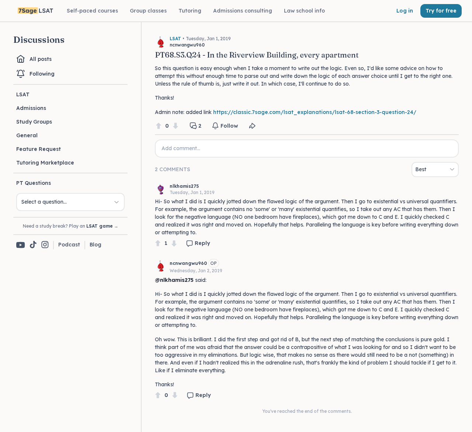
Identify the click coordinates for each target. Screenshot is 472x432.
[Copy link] (252, 125)
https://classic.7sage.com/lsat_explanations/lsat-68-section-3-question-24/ (314, 112)
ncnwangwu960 (188, 263)
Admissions (31, 108)
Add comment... (181, 148)
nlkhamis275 (184, 186)
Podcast (69, 244)
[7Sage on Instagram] (45, 245)
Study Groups (34, 121)
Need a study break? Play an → (70, 226)
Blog (95, 244)
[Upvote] (158, 126)
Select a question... (44, 201)
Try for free (441, 10)
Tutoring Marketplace (45, 162)
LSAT (23, 94)
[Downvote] (175, 126)
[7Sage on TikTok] (33, 245)
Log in (404, 10)
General (27, 135)
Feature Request (38, 149)
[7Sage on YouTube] (20, 245)
